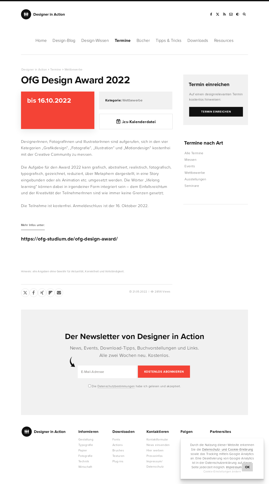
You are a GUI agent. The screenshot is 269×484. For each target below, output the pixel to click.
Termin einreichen (209, 84)
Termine (123, 40)
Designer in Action (43, 14)
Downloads (197, 40)
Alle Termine (194, 153)
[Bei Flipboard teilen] (50, 292)
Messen (190, 160)
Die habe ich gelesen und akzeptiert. (136, 386)
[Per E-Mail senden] (59, 292)
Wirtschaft (85, 467)
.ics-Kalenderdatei (139, 122)
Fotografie (85, 456)
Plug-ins (117, 461)
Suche (245, 14)
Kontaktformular (157, 439)
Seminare (192, 186)
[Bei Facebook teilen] (34, 292)
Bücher (143, 40)
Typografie (85, 445)
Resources (224, 40)
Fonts (116, 439)
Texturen (118, 456)
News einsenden (158, 445)
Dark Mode (238, 14)
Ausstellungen (195, 179)
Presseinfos (154, 456)
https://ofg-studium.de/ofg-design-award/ (69, 239)
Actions (117, 445)
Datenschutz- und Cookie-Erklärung (227, 449)
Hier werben (155, 450)
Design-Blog (64, 40)
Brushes (118, 450)
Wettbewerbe (74, 69)
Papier (82, 450)
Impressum (234, 467)
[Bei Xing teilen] (42, 292)
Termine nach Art (203, 143)
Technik (83, 461)
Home (41, 40)
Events (190, 166)
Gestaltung (85, 439)
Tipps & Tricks (169, 40)
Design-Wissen (95, 40)
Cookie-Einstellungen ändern (222, 471)
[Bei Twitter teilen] (25, 292)
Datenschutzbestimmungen (116, 386)
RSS (224, 14)
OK (247, 467)
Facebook (211, 14)
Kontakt (231, 14)
